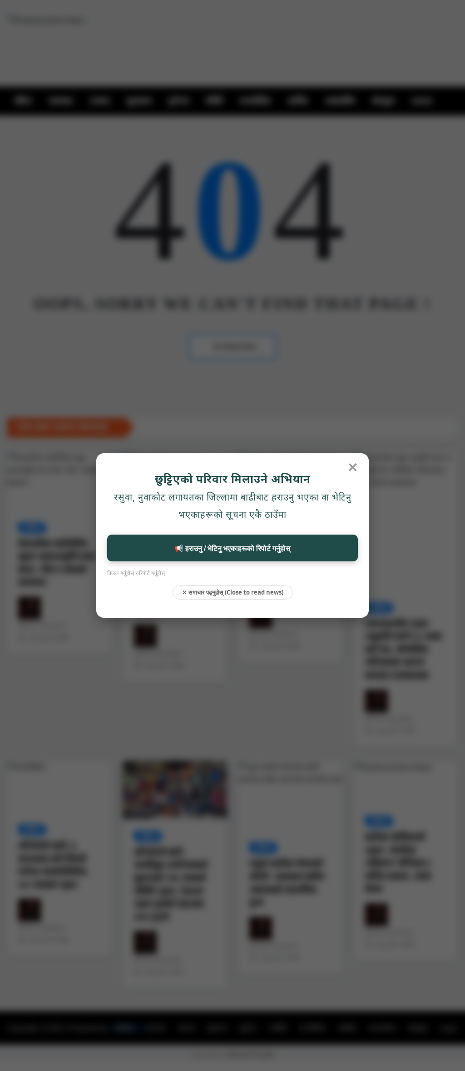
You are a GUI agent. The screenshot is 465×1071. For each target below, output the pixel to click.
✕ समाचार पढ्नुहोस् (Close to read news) (232, 592)
